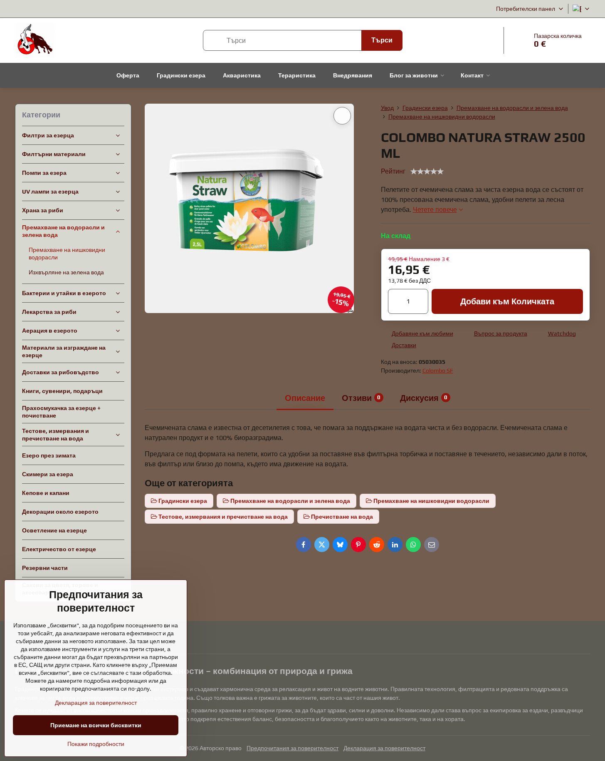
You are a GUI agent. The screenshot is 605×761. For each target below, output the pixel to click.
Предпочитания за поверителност (292, 748)
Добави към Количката (507, 301)
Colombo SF (437, 370)
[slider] (427, 171)
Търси (382, 40)
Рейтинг (393, 171)
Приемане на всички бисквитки (95, 725)
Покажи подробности (95, 744)
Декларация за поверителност (384, 748)
